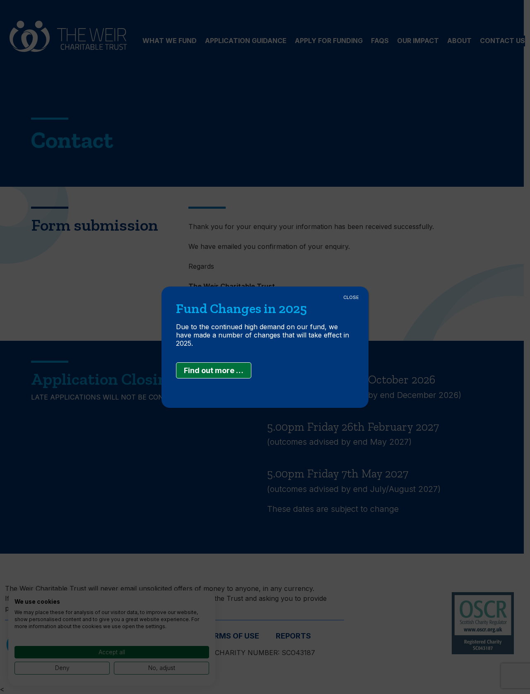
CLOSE (351, 297)
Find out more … (213, 370)
